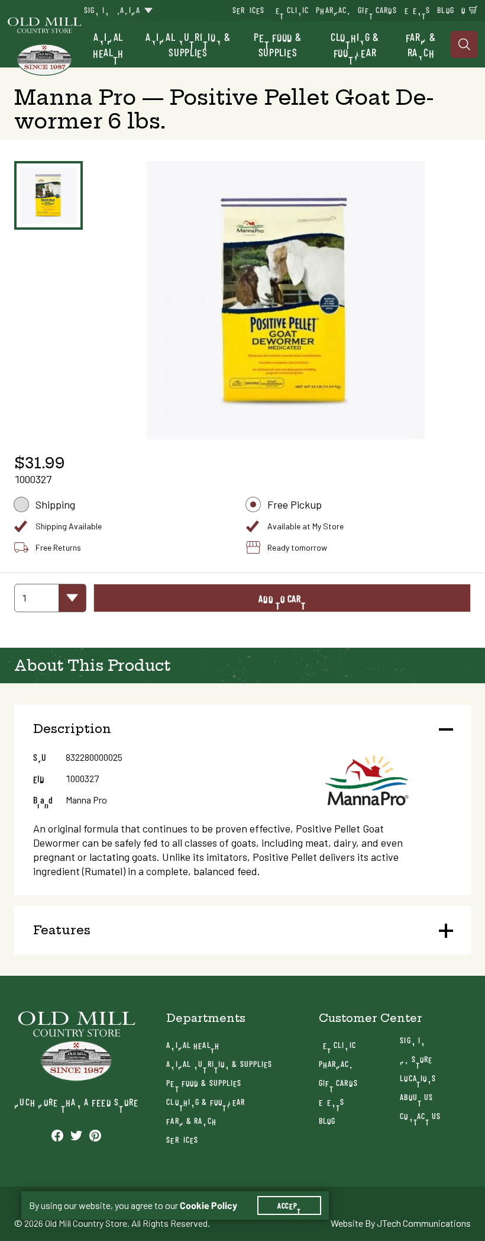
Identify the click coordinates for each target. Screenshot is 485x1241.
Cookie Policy (208, 1205)
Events (418, 10)
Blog (445, 10)
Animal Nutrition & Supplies (188, 44)
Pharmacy (333, 10)
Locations (418, 1078)
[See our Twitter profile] (76, 1135)
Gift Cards (377, 10)
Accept (289, 1205)
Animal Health (108, 44)
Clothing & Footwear (355, 44)
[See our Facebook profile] (57, 1135)
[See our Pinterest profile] (95, 1135)
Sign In (96, 10)
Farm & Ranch (420, 44)
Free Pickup (294, 505)
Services (248, 10)
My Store (416, 1059)
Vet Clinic (290, 10)
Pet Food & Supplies (277, 44)
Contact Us (420, 1116)
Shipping (55, 505)
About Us (416, 1097)
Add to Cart (282, 598)
